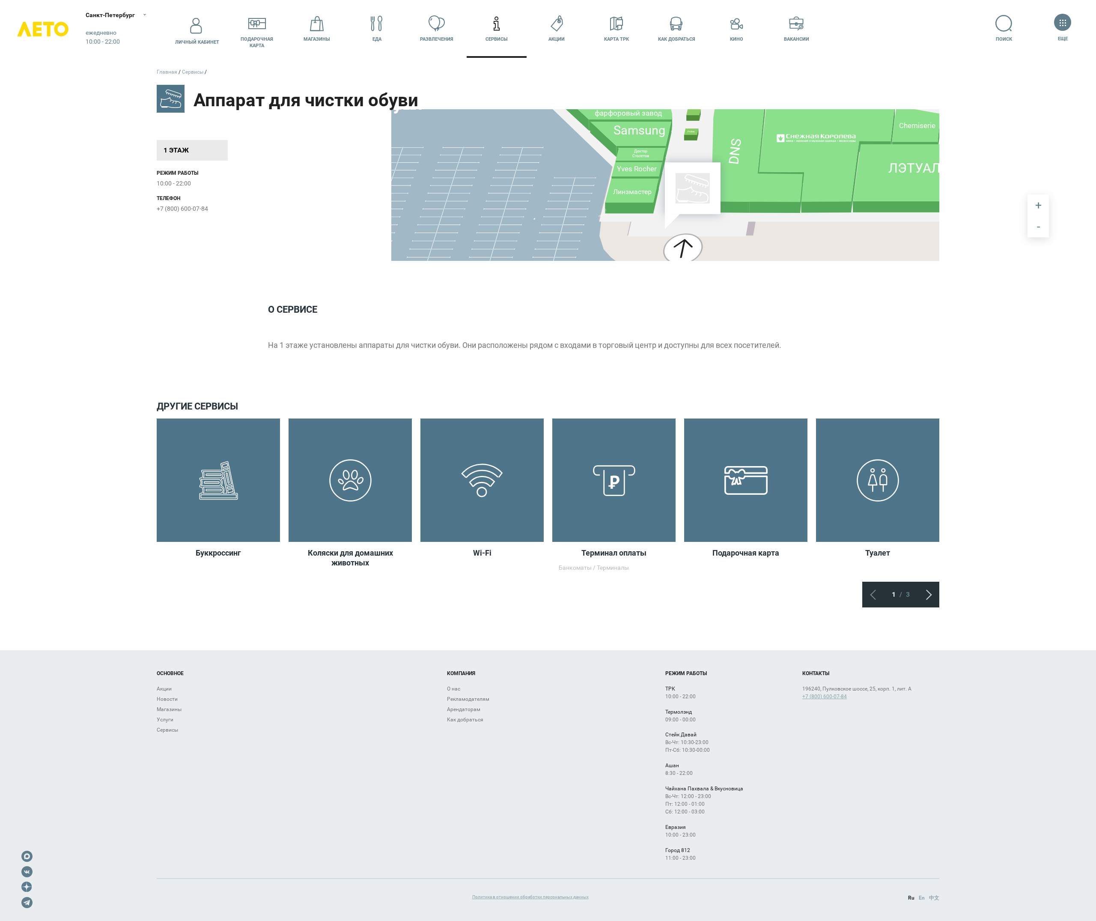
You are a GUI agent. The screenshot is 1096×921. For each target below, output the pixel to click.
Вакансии (796, 39)
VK (27, 871)
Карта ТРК (616, 39)
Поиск (1004, 39)
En (922, 898)
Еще (1062, 39)
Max (27, 856)
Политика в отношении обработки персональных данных (530, 896)
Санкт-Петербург (110, 15)
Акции (556, 39)
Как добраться (676, 39)
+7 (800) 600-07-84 (182, 208)
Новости (167, 699)
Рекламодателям (468, 699)
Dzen (27, 887)
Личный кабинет (197, 42)
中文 (934, 898)
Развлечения (436, 39)
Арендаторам (463, 709)
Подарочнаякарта (257, 42)
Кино (736, 39)
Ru (911, 898)
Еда (376, 39)
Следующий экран (926, 594)
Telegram (27, 902)
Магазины (317, 39)
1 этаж (176, 150)
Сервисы (496, 39)
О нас (453, 689)
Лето (43, 29)
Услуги (165, 720)
